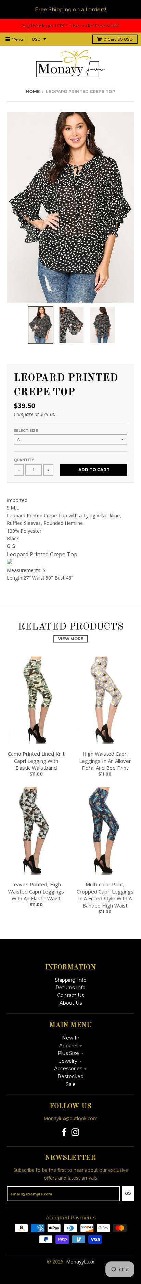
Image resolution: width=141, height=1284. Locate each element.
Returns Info (70, 987)
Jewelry (68, 1061)
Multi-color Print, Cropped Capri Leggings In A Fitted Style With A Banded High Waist (105, 895)
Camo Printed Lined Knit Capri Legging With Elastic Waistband (36, 760)
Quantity (24, 460)
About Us (71, 1003)
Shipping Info (71, 980)
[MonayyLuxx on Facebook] (64, 1132)
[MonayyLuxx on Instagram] (75, 1132)
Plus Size (68, 1053)
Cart (118, 39)
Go (128, 1193)
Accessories (68, 1068)
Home (33, 91)
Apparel (68, 1046)
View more (70, 638)
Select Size (26, 430)
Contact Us (70, 995)
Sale (71, 1084)
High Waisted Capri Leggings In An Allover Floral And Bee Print (105, 760)
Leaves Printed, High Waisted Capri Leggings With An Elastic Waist (36, 891)
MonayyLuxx (80, 1261)
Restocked (70, 1076)
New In (70, 1038)
